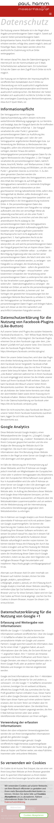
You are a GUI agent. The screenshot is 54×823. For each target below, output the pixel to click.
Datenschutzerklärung (15, 802)
